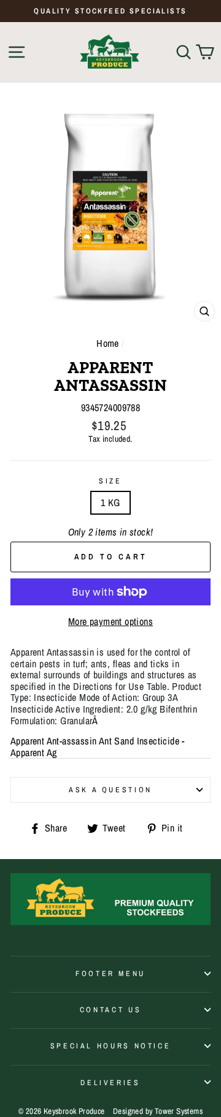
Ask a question (110, 789)
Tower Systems (179, 1110)
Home (107, 343)
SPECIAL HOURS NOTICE (110, 1045)
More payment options (110, 621)
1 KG (110, 502)
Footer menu (110, 973)
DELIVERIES (110, 1082)
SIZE (110, 481)
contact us (110, 1009)
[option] (110, 11)
